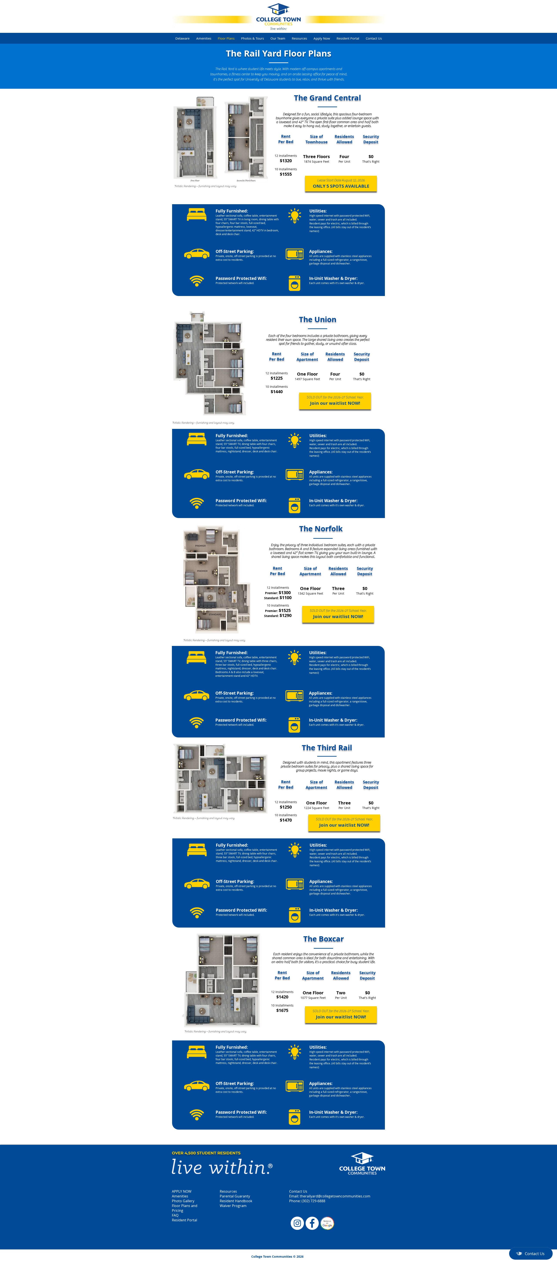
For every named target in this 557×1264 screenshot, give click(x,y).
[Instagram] (297, 1223)
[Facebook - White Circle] (312, 1223)
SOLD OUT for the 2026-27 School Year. (335, 397)
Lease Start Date (329, 180)
